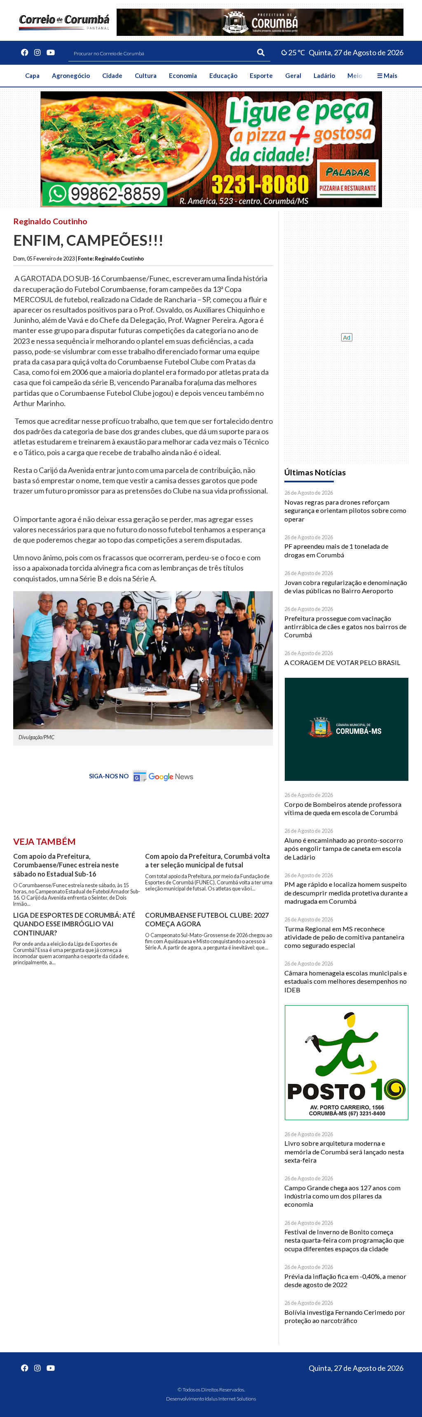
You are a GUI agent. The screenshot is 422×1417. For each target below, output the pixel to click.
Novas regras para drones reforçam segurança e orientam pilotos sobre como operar (345, 510)
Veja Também (44, 841)
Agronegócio (71, 75)
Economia (183, 75)
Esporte (261, 75)
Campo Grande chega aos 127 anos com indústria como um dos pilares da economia (342, 1196)
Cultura (146, 75)
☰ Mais (387, 75)
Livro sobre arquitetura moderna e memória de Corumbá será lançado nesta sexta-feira (344, 1151)
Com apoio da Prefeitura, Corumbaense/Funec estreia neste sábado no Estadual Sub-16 (66, 865)
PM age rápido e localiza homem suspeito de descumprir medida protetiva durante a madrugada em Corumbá (346, 892)
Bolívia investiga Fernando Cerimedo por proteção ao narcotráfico (344, 1316)
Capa (32, 75)
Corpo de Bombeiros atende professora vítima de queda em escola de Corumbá (342, 808)
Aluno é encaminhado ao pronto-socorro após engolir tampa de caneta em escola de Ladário (343, 848)
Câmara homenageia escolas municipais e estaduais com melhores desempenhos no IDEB (345, 981)
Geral (293, 75)
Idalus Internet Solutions (230, 1399)
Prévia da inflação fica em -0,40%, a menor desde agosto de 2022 (345, 1280)
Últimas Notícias (315, 472)
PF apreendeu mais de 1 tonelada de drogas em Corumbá (336, 550)
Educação (223, 75)
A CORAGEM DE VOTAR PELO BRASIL (342, 662)
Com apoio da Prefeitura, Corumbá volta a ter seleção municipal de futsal (207, 860)
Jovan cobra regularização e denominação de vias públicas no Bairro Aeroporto (345, 586)
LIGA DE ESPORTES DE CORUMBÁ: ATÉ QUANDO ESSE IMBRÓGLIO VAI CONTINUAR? (74, 924)
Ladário (324, 75)
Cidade (112, 75)
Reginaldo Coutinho (50, 221)
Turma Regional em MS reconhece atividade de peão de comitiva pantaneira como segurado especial (344, 937)
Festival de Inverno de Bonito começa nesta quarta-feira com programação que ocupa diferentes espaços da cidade (344, 1240)
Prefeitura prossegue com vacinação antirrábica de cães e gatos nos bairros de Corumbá (345, 626)
